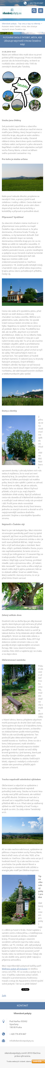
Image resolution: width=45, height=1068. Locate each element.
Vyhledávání (34, 10)
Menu (40, 10)
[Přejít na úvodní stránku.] (23, 12)
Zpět (4, 995)
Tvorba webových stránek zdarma (19, 1061)
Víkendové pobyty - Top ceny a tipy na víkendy (21, 23)
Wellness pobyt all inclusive (15, 968)
